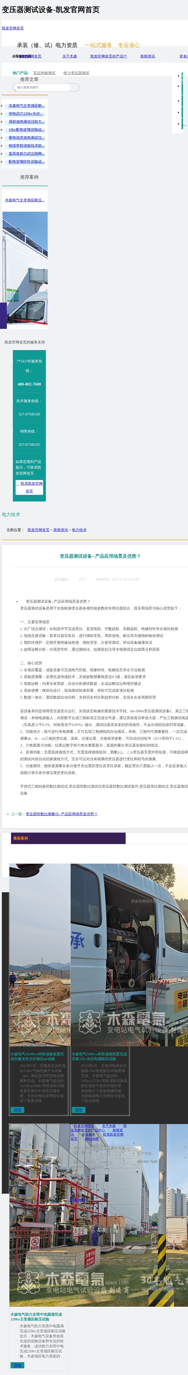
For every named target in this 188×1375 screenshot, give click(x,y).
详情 (17, 1110)
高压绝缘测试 (44, 73)
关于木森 (69, 56)
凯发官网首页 (13, 28)
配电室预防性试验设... (26, 162)
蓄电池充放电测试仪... (26, 138)
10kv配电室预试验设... (26, 130)
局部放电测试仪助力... (26, 122)
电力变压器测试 (76, 73)
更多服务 (88, 1134)
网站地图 (92, 1139)
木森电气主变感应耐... (26, 106)
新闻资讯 (147, 56)
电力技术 (79, 530)
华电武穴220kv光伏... (26, 114)
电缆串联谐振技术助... (26, 146)
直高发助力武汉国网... (26, 154)
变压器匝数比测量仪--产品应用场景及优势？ (62, 814)
